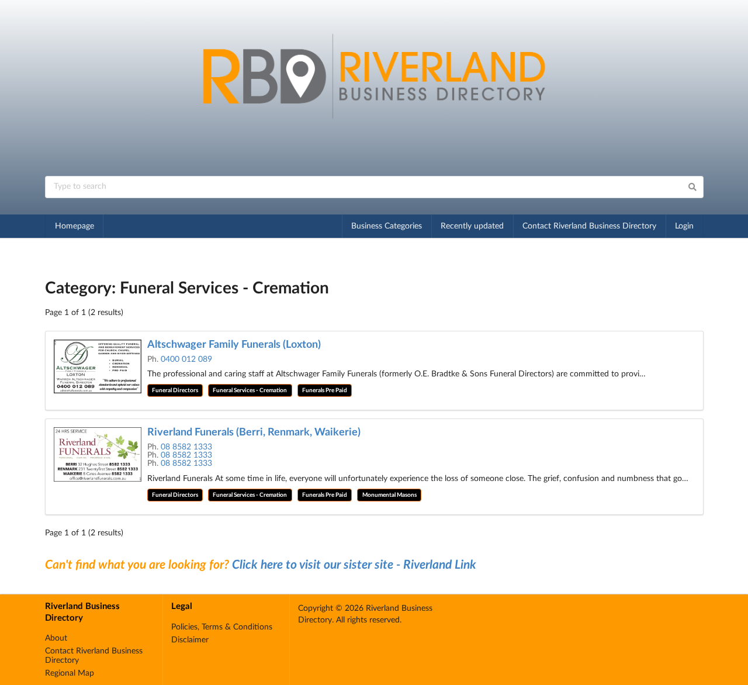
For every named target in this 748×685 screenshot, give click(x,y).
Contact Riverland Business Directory (589, 226)
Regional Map (69, 673)
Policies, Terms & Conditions (221, 627)
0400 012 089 (186, 359)
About (56, 638)
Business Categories (386, 226)
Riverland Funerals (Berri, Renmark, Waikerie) (254, 432)
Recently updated (472, 226)
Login (684, 226)
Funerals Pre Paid (324, 390)
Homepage (74, 226)
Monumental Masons (389, 495)
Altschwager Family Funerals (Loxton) (234, 345)
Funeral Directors (175, 390)
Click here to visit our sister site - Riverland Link (354, 565)
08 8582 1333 (186, 447)
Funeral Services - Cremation (250, 390)
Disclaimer (190, 640)
